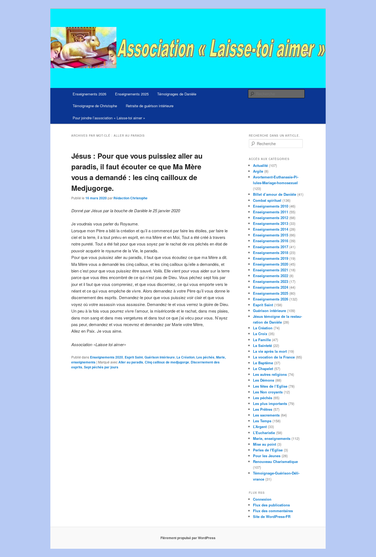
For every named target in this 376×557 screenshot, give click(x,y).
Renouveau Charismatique (275, 461)
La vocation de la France (274, 357)
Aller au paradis (130, 362)
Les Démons (263, 380)
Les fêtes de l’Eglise (270, 386)
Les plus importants (270, 403)
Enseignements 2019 (270, 258)
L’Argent (260, 426)
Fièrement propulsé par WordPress (188, 537)
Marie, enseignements (271, 438)
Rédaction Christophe (130, 197)
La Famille (262, 339)
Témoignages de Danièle (176, 93)
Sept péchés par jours (101, 367)
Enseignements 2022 (270, 275)
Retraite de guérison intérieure (149, 105)
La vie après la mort (270, 351)
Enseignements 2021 (270, 269)
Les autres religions (270, 374)
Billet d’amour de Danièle (274, 194)
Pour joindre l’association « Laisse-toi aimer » (109, 117)
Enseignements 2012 (270, 217)
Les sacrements (266, 415)
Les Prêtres (262, 409)
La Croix (260, 333)
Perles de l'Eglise (268, 450)
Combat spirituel (267, 200)
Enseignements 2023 (270, 281)
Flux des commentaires (273, 510)
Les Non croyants (268, 392)
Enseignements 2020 (106, 357)
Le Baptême (263, 362)
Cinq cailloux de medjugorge (167, 362)
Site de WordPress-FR (271, 516)
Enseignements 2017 (270, 246)
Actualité (260, 165)
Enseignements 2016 (270, 240)
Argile (258, 171)
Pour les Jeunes (266, 455)
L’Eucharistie (264, 432)
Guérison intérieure (160, 357)
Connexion (262, 499)
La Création (185, 357)
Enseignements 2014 (270, 229)
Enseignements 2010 (270, 206)
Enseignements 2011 (270, 211)
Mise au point (264, 444)
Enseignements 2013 (270, 223)
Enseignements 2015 (270, 235)
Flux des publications (271, 505)
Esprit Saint (134, 357)
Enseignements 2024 (270, 287)
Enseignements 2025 (132, 93)
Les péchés (205, 357)
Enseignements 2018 (270, 252)
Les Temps (262, 420)
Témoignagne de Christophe (95, 105)
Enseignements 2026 (89, 93)
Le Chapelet (263, 368)
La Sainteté (262, 345)
